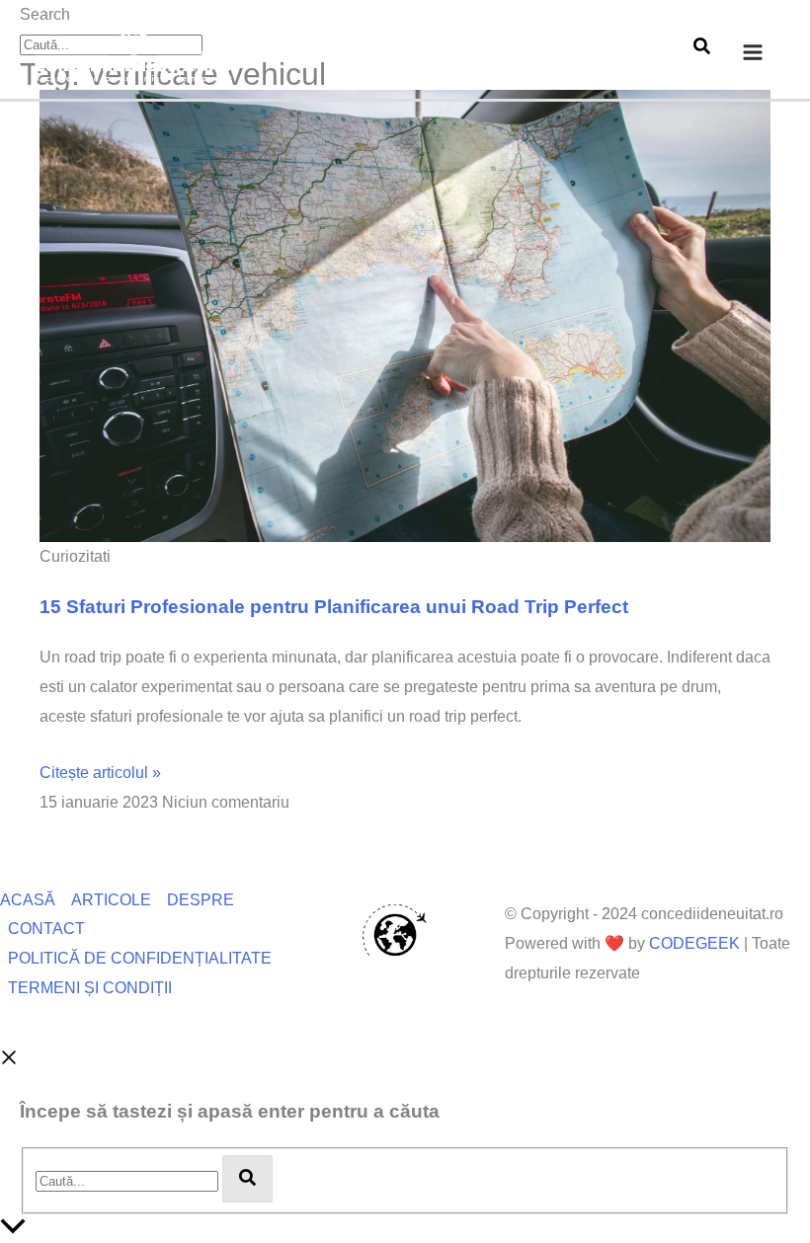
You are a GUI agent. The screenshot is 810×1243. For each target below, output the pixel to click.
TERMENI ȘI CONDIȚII (90, 987)
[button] (701, 48)
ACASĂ (27, 900)
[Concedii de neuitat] (133, 50)
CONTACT (46, 928)
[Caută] (247, 1179)
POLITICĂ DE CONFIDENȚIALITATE (140, 958)
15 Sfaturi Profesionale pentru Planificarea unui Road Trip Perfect (334, 606)
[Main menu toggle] (752, 52)
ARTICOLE (111, 900)
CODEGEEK (694, 943)
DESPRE (200, 900)
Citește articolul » (100, 772)
